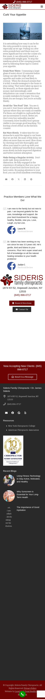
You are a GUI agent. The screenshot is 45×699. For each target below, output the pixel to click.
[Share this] (12, 179)
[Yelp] (25, 413)
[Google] (19, 413)
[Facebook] (12, 413)
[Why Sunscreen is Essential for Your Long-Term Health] (22, 496)
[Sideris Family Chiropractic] (12, 6)
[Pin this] (31, 179)
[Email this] (6, 179)
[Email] (6, 413)
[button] (42, 6)
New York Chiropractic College (21, 426)
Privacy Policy (30, 688)
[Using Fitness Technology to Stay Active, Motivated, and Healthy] (22, 480)
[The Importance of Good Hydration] (22, 591)
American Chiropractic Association (23, 430)
